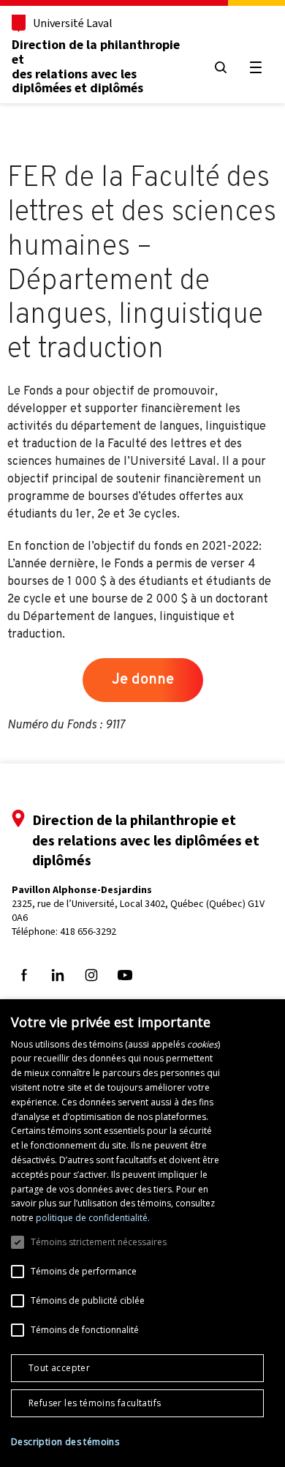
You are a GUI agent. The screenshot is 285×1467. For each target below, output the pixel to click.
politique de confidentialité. (93, 1218)
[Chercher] (220, 67)
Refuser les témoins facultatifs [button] (94, 1403)
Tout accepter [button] (59, 1368)
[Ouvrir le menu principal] (255, 67)
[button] (65, 1442)
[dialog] (142, 1233)
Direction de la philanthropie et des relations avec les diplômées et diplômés (96, 66)
